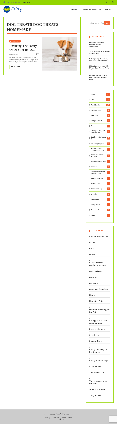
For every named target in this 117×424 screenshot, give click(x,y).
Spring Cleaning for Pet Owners (98, 132)
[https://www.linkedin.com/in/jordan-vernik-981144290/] (113, 2)
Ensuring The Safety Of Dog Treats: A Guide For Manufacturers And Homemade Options (23, 48)
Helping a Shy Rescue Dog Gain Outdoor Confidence (98, 60)
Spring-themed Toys (98, 161)
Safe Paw (94, 115)
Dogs (93, 94)
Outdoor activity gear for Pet (98, 138)
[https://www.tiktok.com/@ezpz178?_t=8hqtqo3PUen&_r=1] (109, 2)
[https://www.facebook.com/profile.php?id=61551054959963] (107, 2)
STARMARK (95, 199)
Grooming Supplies (98, 144)
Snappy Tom (95, 183)
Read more (15, 67)
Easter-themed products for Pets (97, 149)
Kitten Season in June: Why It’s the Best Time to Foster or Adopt (99, 68)
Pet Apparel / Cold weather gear (98, 172)
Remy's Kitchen (96, 121)
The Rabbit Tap (96, 189)
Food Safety (15, 41)
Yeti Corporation (97, 178)
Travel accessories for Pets (97, 156)
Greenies (94, 194)
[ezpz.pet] (14, 9)
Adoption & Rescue (98, 210)
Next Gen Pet (96, 110)
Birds (93, 126)
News (93, 215)
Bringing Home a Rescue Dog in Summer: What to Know (98, 77)
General (94, 167)
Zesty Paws (95, 204)
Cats (92, 100)
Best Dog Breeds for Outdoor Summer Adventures (96, 44)
